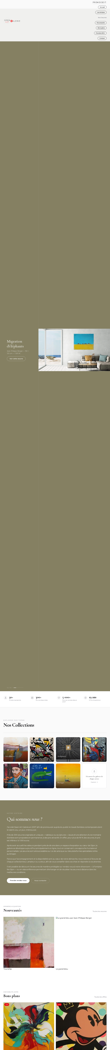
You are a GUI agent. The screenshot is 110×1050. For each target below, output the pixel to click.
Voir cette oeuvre (16, 359)
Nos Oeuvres (102, 17)
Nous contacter (40, 881)
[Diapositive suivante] (105, 350)
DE (102, 2)
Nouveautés (101, 23)
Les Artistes (101, 12)
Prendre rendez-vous (18, 880)
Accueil (102, 7)
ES (100, 2)
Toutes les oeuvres (100, 911)
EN (97, 2)
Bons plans (101, 28)
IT (105, 2)
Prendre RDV (100, 33)
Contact (102, 38)
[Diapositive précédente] (43, 350)
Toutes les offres (100, 997)
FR (94, 2)
